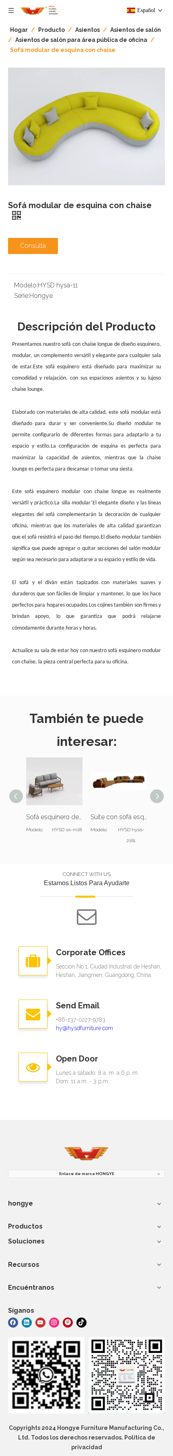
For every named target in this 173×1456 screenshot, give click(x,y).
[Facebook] (13, 1322)
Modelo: (26, 285)
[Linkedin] (27, 1322)
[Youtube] (40, 1322)
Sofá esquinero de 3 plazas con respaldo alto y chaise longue (54, 817)
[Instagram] (54, 1322)
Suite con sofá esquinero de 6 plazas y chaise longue (119, 817)
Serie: (21, 295)
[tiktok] (81, 1322)
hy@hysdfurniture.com (84, 1028)
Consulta (33, 246)
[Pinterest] (68, 1322)
